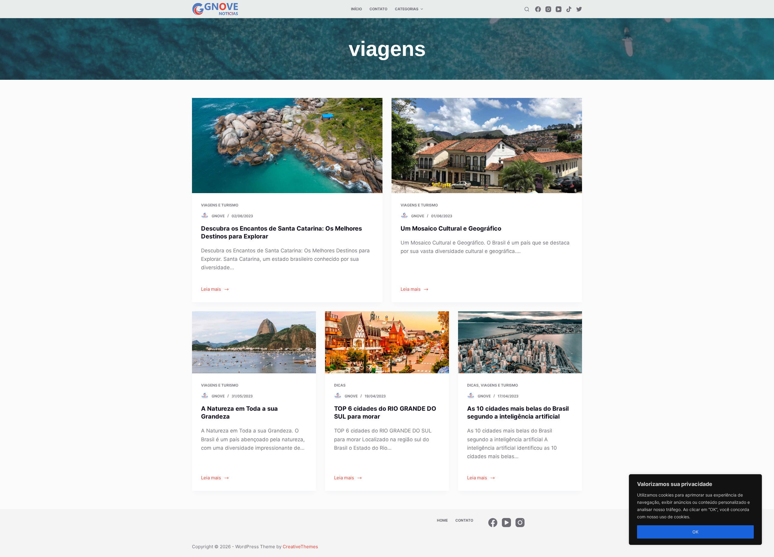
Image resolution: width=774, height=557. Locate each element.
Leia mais (211, 289)
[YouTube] (558, 9)
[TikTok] (569, 9)
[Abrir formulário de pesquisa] (527, 9)
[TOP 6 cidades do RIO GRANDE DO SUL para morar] (387, 342)
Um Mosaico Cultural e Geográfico (451, 228)
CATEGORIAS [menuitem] (406, 9)
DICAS (340, 385)
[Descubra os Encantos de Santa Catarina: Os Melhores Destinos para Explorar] (287, 145)
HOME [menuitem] (442, 520)
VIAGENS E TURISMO (219, 205)
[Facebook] (538, 9)
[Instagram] (548, 9)
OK (695, 531)
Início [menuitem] (356, 9)
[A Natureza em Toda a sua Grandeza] (254, 342)
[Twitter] (579, 9)
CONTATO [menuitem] (378, 9)
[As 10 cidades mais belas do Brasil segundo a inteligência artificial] (520, 342)
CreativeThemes (300, 546)
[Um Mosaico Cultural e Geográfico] (487, 145)
